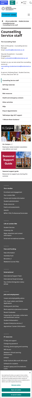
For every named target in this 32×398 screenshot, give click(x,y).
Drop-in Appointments (9, 111)
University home (4, 2)
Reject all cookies (16, 390)
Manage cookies (16, 385)
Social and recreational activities (14, 238)
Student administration (11, 201)
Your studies (8, 188)
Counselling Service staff (10, 80)
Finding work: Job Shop (11, 306)
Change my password (11, 343)
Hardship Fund (8, 256)
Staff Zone (12, 2)
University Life (8, 230)
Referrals (5, 89)
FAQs (4, 106)
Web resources (7, 93)
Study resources (9, 204)
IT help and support (10, 341)
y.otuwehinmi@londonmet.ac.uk (16, 58)
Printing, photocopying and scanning (16, 346)
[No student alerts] (17, 2)
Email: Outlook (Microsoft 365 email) (15, 361)
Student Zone (2, 21)
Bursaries (8, 259)
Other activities (7, 102)
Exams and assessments (11, 207)
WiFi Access (7, 349)
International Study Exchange (13, 279)
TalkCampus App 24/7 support (12, 115)
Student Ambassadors (11, 320)
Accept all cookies (16, 395)
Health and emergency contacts (12, 98)
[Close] (30, 372)
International (8, 272)
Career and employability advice (14, 298)
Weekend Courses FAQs (11, 262)
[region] (16, 384)
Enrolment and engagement (13, 192)
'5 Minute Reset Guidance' (10, 119)
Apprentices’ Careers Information (14, 326)
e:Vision (6, 358)
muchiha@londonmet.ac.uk (14, 50)
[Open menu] (29, 15)
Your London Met (9, 195)
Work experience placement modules (16, 309)
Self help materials (8, 85)
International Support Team (13, 276)
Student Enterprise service (13, 323)
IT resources (8, 337)
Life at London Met (11, 21)
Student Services (24, 21)
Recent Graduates (9, 312)
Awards (6, 210)
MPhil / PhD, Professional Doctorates (16, 213)
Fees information (9, 253)
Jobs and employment (11, 294)
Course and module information (14, 198)
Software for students (11, 364)
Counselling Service (9, 23)
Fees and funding (10, 249)
